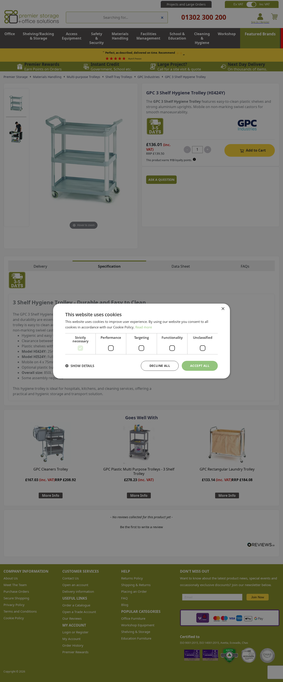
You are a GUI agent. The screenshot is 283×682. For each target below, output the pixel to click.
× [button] (222, 309)
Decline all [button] (159, 366)
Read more (143, 327)
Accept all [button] (199, 366)
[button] (79, 366)
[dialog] (141, 341)
